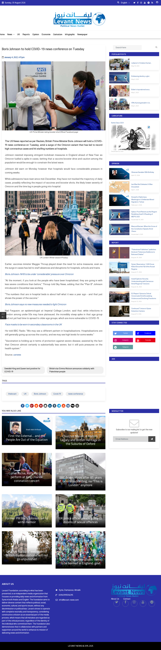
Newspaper (82, 34)
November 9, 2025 (137, 234)
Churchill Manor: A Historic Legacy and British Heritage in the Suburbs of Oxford (80, 440)
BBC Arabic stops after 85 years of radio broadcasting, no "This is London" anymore (80, 481)
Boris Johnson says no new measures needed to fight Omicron (35, 304)
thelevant (12, 394)
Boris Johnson (40, 394)
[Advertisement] (134, 384)
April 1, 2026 (135, 190)
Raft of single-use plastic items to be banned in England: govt (80, 561)
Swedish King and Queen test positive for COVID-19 (22, 370)
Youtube (148, 340)
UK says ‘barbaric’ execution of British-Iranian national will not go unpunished (27, 555)
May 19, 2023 (135, 66)
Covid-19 (57, 394)
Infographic (70, 34)
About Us (115, 599)
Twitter (125, 333)
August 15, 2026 (136, 314)
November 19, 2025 (137, 219)
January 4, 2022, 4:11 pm (14, 57)
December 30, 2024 (117, 151)
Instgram (125, 340)
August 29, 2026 (136, 257)
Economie (46, 34)
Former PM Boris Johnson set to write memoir (27, 520)
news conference (75, 394)
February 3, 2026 (136, 205)
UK (18, 34)
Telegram (125, 347)
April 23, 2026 (135, 175)
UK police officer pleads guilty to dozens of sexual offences (80, 520)
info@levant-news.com (69, 600)
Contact (126, 599)
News (10, 34)
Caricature (57, 34)
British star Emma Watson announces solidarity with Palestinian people (71, 370)
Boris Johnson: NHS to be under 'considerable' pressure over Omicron (39, 274)
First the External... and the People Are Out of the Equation (27, 437)
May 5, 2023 (135, 92)
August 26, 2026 (136, 287)
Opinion (35, 34)
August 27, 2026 (136, 272)
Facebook (148, 333)
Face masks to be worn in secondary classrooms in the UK (33, 324)
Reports (26, 34)
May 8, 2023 (135, 79)
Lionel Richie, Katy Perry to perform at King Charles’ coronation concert (27, 477)
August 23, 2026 (136, 301)
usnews (17, 354)
